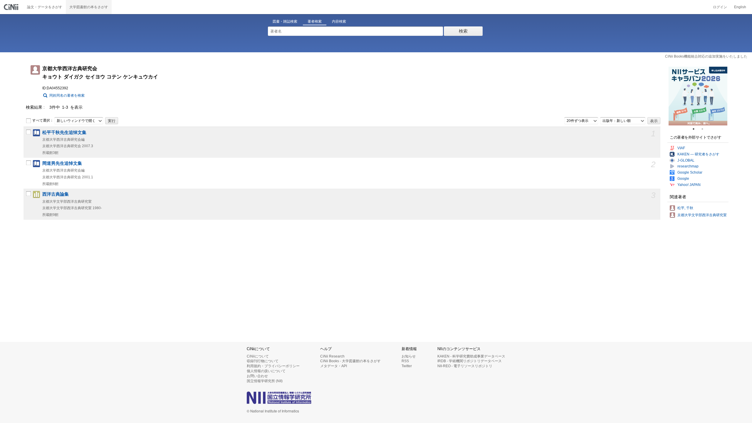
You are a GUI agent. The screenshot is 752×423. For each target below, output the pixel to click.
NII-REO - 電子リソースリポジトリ (464, 366)
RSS (405, 361)
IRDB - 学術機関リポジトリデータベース (469, 361)
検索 (463, 30)
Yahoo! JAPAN (689, 185)
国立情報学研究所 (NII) (265, 381)
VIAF (681, 148)
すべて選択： (42, 120)
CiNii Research (332, 356)
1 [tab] (696, 129)
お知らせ (409, 356)
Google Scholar (689, 172)
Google (683, 179)
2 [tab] (705, 129)
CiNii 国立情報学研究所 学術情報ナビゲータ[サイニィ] (12, 7)
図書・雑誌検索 (285, 21)
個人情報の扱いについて (266, 371)
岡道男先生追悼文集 (62, 163)
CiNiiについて (258, 356)
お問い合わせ (257, 376)
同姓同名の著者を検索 (67, 95)
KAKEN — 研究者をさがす (698, 154)
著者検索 (315, 21)
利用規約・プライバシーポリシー (273, 366)
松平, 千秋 (685, 208)
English (740, 7)
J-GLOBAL (685, 160)
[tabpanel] (698, 96)
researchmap (688, 166)
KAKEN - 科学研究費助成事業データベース (471, 356)
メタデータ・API (333, 366)
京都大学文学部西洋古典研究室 (702, 215)
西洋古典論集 (55, 194)
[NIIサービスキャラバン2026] (698, 96)
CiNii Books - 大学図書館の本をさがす (350, 361)
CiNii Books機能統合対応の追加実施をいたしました (706, 56)
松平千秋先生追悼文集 (64, 132)
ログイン (720, 7)
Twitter (407, 366)
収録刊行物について (262, 361)
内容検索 (339, 21)
